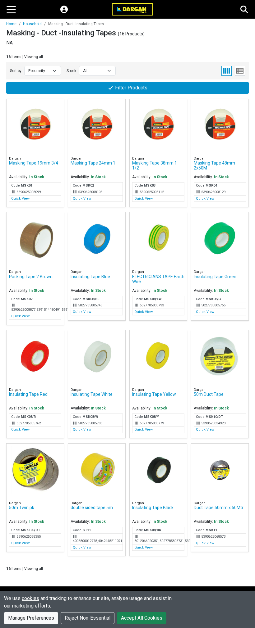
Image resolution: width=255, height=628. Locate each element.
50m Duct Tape (209, 394)
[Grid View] (226, 71)
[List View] (240, 71)
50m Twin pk (21, 507)
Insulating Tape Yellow (154, 394)
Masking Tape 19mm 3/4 (33, 162)
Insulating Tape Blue (90, 276)
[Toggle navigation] (11, 9)
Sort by (15, 71)
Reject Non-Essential (87, 618)
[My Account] (64, 9)
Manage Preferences (31, 618)
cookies (30, 598)
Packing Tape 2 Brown (31, 276)
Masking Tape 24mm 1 (93, 162)
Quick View (20, 199)
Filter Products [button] (130, 88)
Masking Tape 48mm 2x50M (214, 165)
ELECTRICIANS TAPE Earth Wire (158, 279)
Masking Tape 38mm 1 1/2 (154, 165)
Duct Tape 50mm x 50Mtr (218, 507)
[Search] (244, 9)
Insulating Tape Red (28, 394)
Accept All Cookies (141, 618)
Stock (71, 71)
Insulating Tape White (92, 394)
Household (32, 24)
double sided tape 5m (92, 507)
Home (11, 24)
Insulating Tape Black (153, 507)
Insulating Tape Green (215, 276)
